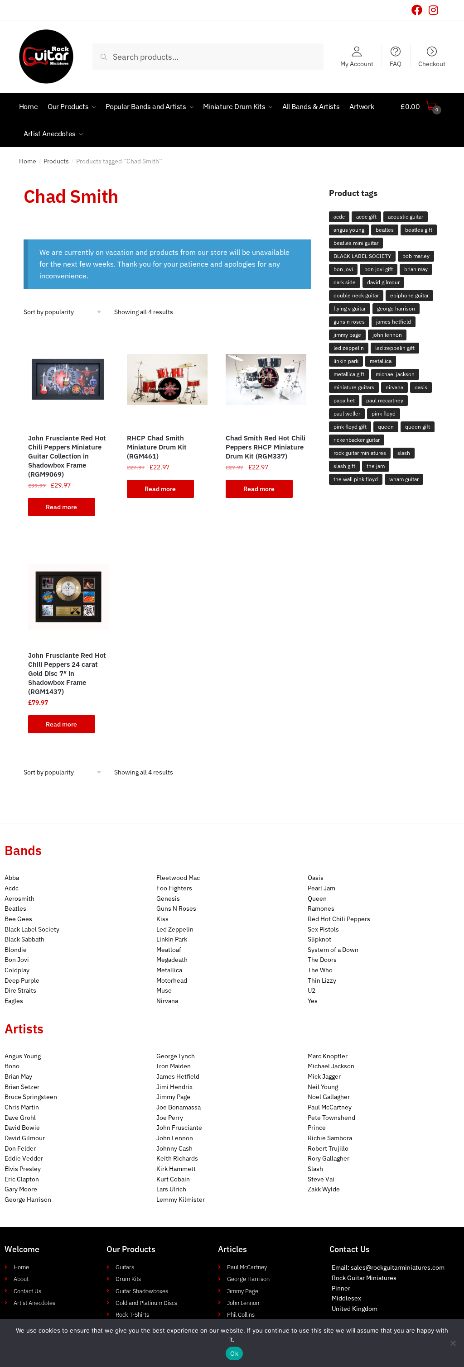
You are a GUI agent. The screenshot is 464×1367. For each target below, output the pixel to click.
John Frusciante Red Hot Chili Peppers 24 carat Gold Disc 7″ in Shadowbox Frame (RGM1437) (67, 673)
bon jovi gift (378, 269)
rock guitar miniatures (360, 452)
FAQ (395, 63)
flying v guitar (350, 308)
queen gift (417, 426)
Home (27, 161)
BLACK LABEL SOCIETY (362, 256)
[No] (452, 1343)
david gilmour (383, 282)
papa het (344, 400)
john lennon (387, 334)
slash (403, 452)
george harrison (396, 308)
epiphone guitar (409, 295)
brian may (416, 269)
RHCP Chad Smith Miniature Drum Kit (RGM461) (157, 447)
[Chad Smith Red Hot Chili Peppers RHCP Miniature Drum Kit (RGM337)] (266, 380)
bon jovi (343, 269)
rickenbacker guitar (357, 439)
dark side (345, 282)
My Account (356, 63)
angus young (349, 229)
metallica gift (349, 374)
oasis (421, 387)
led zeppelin (349, 347)
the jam (376, 466)
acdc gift (366, 216)
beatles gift (418, 229)
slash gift (344, 466)
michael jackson (395, 374)
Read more (61, 507)
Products (56, 161)
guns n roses (349, 321)
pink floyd (384, 413)
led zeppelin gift (395, 347)
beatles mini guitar (356, 242)
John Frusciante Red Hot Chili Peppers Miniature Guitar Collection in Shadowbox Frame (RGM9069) (67, 456)
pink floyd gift (350, 426)
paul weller (347, 413)
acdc (339, 216)
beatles (385, 229)
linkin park (346, 361)
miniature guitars (354, 387)
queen (386, 426)
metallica (381, 361)
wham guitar (404, 479)
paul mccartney (384, 400)
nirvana (394, 387)
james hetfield (393, 321)
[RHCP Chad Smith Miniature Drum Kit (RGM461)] (167, 380)
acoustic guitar (405, 216)
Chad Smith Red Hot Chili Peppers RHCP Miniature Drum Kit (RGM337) (265, 447)
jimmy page (347, 334)
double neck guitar (356, 295)
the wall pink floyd (356, 479)
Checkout (431, 63)
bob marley (416, 256)
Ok (234, 1353)
